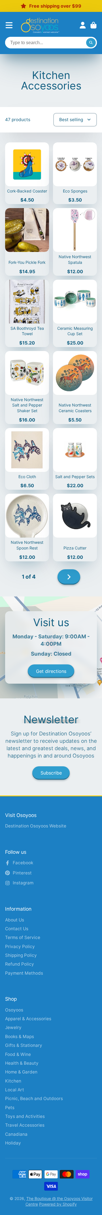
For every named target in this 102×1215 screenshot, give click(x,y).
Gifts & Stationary (23, 1045)
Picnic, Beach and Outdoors (34, 1098)
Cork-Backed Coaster (27, 173)
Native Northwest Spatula (75, 241)
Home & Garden (21, 1072)
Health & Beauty (22, 1063)
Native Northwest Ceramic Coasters (75, 387)
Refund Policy (19, 964)
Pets (9, 1107)
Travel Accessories (24, 1125)
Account (82, 25)
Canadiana (16, 1134)
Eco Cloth (27, 459)
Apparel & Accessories (28, 1018)
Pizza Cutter (75, 527)
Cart (93, 25)
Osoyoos (14, 1010)
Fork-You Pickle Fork (27, 241)
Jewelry (13, 1027)
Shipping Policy (21, 955)
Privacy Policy (20, 946)
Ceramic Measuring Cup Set (75, 313)
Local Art (14, 1089)
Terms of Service (22, 937)
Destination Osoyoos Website (35, 826)
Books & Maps (19, 1036)
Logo (40, 25)
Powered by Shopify (58, 1204)
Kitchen (13, 1081)
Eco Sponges (75, 173)
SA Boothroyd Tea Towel (27, 313)
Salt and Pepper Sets (75, 459)
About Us (14, 920)
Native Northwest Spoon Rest (27, 527)
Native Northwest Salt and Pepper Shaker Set (27, 387)
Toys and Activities (25, 1116)
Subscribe (51, 773)
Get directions (51, 671)
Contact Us (16, 928)
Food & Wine (18, 1054)
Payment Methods (24, 973)
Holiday (13, 1143)
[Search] (91, 43)
